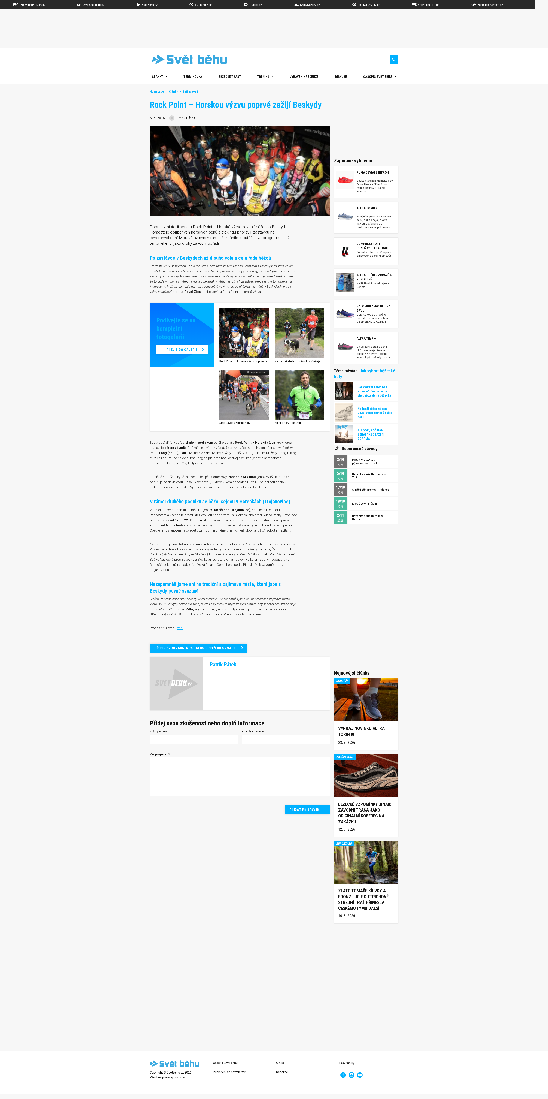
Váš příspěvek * (160, 754)
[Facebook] (343, 1075)
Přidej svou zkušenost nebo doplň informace (195, 648)
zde (180, 628)
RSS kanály (346, 1063)
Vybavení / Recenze (304, 77)
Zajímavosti (190, 91)
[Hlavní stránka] (186, 59)
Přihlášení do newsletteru (230, 1072)
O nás (280, 1063)
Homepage (157, 91)
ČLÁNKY (157, 77)
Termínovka (192, 77)
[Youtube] (360, 1075)
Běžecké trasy (230, 77)
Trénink (263, 77)
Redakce (282, 1072)
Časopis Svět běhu (377, 77)
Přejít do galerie (182, 350)
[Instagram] (351, 1075)
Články (173, 91)
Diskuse (341, 77)
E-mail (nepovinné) (253, 731)
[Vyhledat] (394, 59)
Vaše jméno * (158, 731)
